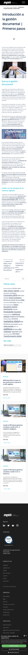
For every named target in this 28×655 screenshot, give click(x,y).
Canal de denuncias (8, 609)
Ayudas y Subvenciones (8, 288)
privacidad (20, 324)
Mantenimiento (7, 625)
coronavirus (13, 293)
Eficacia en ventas (9, 300)
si (9, 198)
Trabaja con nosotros (9, 604)
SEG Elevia (15, 329)
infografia (15, 309)
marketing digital (12, 321)
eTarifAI (5, 576)
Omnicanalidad (14, 324)
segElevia (8, 329)
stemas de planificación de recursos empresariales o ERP (13, 198)
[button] (14, 652)
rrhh (17, 326)
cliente (16, 290)
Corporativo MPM (10, 295)
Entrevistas (13, 302)
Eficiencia (18, 300)
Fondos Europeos (9, 304)
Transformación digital (12, 336)
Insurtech (17, 312)
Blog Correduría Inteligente (12, 7)
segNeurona (6, 568)
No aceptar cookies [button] (14, 649)
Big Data (15, 288)
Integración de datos (8, 314)
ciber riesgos (8, 290)
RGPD (15, 326)
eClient (5, 578)
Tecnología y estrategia (8, 333)
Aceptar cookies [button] (14, 645)
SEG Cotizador (7, 573)
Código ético (6, 612)
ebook (11, 298)
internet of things (7, 318)
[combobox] (24, 635)
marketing (14, 319)
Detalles (21, 642)
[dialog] (14, 644)
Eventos (5, 601)
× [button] (26, 635)
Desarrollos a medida (9, 633)
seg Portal (5, 581)
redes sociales (8, 326)
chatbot (19, 288)
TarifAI (20, 331)
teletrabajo (16, 334)
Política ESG (6, 615)
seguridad (15, 332)
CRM (19, 295)
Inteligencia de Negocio (16, 316)
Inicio (5, 7)
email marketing (6, 302)
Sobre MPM (6, 596)
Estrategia (18, 302)
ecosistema (17, 298)
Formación (6, 627)
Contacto (5, 607)
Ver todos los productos (9, 586)
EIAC (22, 300)
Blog (4, 599)
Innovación (9, 311)
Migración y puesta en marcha (11, 630)
